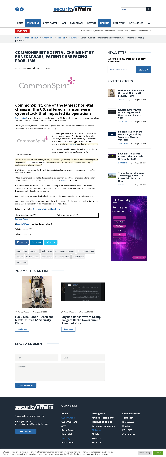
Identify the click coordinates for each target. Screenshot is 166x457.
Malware (73, 37)
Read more (22, 329)
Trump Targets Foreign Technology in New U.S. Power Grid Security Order (131, 176)
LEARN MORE (25, 431)
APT (64, 23)
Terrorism (127, 417)
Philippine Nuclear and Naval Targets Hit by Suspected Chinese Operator (130, 135)
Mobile (95, 434)
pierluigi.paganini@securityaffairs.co (31, 424)
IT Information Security (86, 251)
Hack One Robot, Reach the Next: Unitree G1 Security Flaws (100, 30)
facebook (23, 242)
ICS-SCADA (128, 421)
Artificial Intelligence (103, 417)
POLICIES (127, 430)
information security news (64, 251)
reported (64, 180)
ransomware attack (62, 257)
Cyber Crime (33, 23)
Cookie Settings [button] (144, 453)
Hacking (104, 23)
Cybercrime (34, 251)
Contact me (128, 434)
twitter (52, 242)
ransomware (47, 257)
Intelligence (136, 23)
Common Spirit (21, 118)
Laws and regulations (103, 425)
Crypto (126, 425)
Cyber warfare (50, 23)
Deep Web (91, 23)
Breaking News (32, 37)
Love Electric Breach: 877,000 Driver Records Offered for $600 (130, 156)
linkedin (38, 242)
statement (72, 144)
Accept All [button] (158, 453)
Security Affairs (78, 257)
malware (20, 257)
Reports (96, 438)
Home (20, 23)
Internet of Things (102, 421)
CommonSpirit (21, 251)
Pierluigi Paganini (24, 68)
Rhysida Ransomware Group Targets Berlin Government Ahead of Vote (81, 320)
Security (121, 185)
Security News (21, 262)
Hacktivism (119, 23)
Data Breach (76, 23)
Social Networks (131, 413)
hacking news (47, 251)
